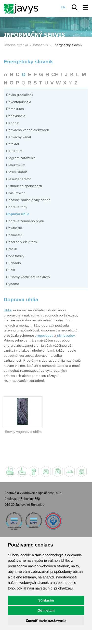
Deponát (12, 123)
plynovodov (66, 335)
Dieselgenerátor (18, 179)
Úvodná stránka (16, 45)
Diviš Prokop (16, 193)
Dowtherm (14, 228)
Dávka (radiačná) (19, 95)
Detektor (12, 144)
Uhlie (8, 310)
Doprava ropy (16, 207)
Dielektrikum (15, 165)
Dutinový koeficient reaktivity (28, 277)
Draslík (11, 249)
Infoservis (40, 45)
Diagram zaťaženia (21, 158)
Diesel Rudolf (16, 172)
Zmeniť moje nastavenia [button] (46, 620)
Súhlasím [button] (46, 600)
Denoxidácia (15, 116)
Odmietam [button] (46, 610)
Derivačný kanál (18, 137)
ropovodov (45, 335)
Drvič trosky (15, 256)
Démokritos (15, 109)
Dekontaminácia (18, 102)
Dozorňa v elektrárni (22, 242)
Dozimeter (14, 235)
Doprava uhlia (17, 214)
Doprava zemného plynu (25, 221)
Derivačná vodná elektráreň (27, 130)
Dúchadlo (13, 263)
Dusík (10, 270)
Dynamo (12, 284)
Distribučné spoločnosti (24, 186)
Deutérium (14, 151)
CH (55, 74)
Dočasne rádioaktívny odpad (28, 200)
